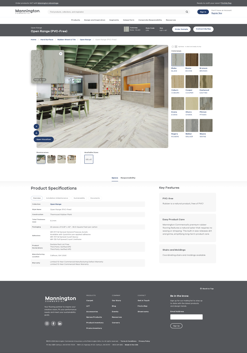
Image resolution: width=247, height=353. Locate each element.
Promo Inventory (94, 328)
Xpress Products (94, 317)
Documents (95, 198)
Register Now (216, 13)
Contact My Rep (203, 29)
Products (75, 20)
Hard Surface (47, 40)
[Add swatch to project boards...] (60, 53)
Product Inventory (94, 323)
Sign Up (176, 326)
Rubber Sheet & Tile (67, 40)
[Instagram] (47, 324)
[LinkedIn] (59, 324)
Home (33, 40)
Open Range (85, 40)
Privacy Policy (144, 341)
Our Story (116, 300)
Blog (114, 306)
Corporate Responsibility (150, 20)
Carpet (89, 300)
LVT (88, 306)
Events (115, 312)
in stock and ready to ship (193, 47)
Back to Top (208, 289)
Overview (37, 198)
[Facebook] (53, 324)
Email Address (177, 311)
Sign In (203, 12)
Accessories (92, 312)
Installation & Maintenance (57, 198)
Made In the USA (131, 345)
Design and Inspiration (94, 20)
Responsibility (128, 178)
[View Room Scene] (41, 159)
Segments (114, 20)
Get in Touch (143, 300)
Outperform (128, 20)
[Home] (27, 13)
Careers (116, 323)
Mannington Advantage (48, 3)
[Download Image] (36, 132)
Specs (115, 178)
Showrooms (143, 312)
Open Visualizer (43, 139)
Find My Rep (226, 3)
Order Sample (181, 29)
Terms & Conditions (128, 341)
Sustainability (79, 198)
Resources (171, 20)
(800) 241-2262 (117, 345)
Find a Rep (142, 306)
